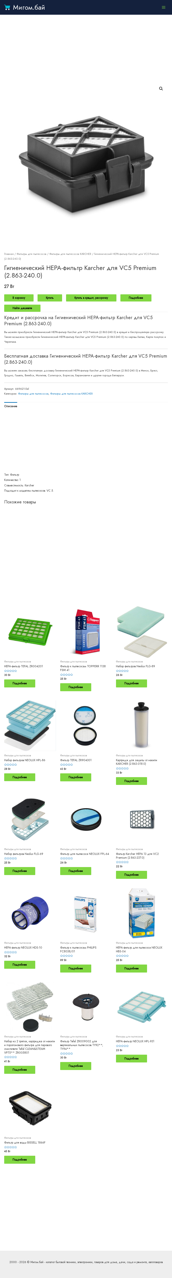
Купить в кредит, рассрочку (91, 298)
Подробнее (136, 298)
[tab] (10, 406)
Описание (10, 406)
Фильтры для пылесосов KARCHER (70, 254)
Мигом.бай (29, 7)
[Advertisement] (86, 48)
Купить (50, 298)
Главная (9, 254)
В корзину (19, 298)
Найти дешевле (22, 308)
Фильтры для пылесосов (31, 254)
